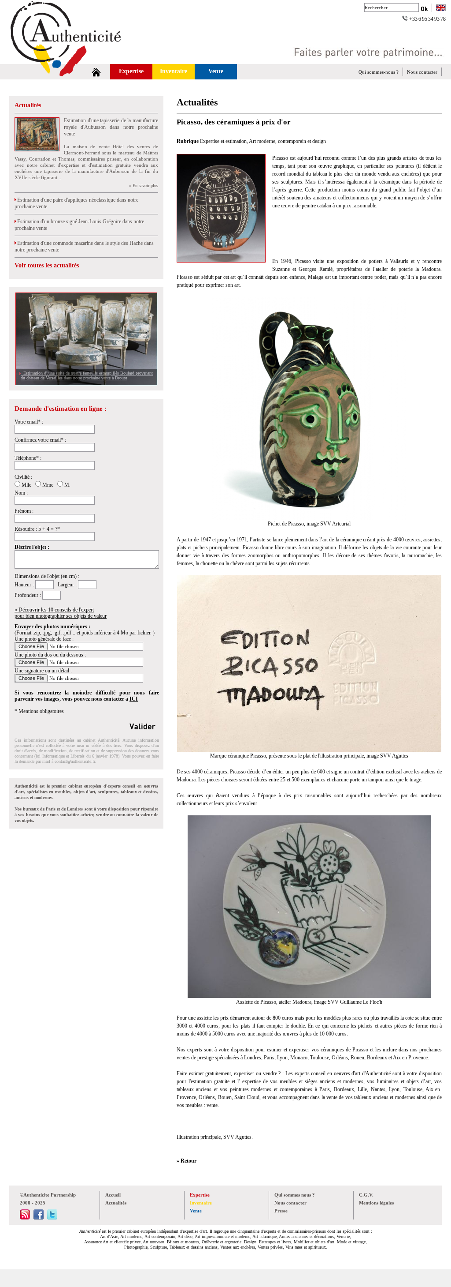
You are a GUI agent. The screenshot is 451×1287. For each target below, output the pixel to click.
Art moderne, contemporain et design (287, 141)
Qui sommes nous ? (294, 1194)
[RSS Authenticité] (25, 1217)
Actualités (28, 105)
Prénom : (24, 511)
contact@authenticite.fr (75, 761)
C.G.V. (366, 1194)
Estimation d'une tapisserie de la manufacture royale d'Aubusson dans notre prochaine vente (111, 127)
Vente (215, 71)
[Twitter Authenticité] (52, 1217)
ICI (133, 699)
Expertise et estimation (223, 141)
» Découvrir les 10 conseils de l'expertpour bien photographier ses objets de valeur (61, 613)
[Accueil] (96, 71)
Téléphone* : (28, 458)
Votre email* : (29, 422)
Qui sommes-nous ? (379, 72)
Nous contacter (422, 72)
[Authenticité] (75, 61)
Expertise (131, 71)
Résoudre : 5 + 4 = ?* (37, 529)
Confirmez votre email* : (40, 440)
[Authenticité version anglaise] (441, 8)
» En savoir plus (143, 185)
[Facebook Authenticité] (38, 1217)
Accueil (113, 1194)
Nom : (21, 493)
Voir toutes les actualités (47, 265)
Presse (281, 1210)
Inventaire (173, 71)
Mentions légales (376, 1202)
